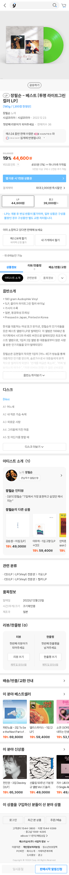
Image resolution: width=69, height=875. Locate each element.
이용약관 (16, 847)
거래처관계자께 (45, 851)
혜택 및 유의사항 (19, 664)
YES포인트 (9, 164)
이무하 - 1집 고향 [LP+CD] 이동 (45, 532)
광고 (40, 855)
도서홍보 (31, 855)
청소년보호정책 (50, 847)
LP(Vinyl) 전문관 (25, 574)
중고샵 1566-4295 (36, 831)
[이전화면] (5, 5)
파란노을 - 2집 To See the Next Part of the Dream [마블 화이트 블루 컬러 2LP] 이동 (15, 719)
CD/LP (8, 574)
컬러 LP (42, 579)
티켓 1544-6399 (47, 828)
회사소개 (31, 851)
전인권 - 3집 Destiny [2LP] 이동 (15, 774)
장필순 (6, 113)
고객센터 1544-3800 (24, 828)
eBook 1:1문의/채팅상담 (33, 835)
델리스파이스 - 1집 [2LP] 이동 (42, 719)
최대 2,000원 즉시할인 (49, 188)
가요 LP (42, 574)
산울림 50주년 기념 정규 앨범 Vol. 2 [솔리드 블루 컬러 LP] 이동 (42, 775)
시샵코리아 (9, 118)
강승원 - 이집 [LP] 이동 (18, 532)
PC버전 (20, 851)
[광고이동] (54, 5)
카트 (64, 6)
